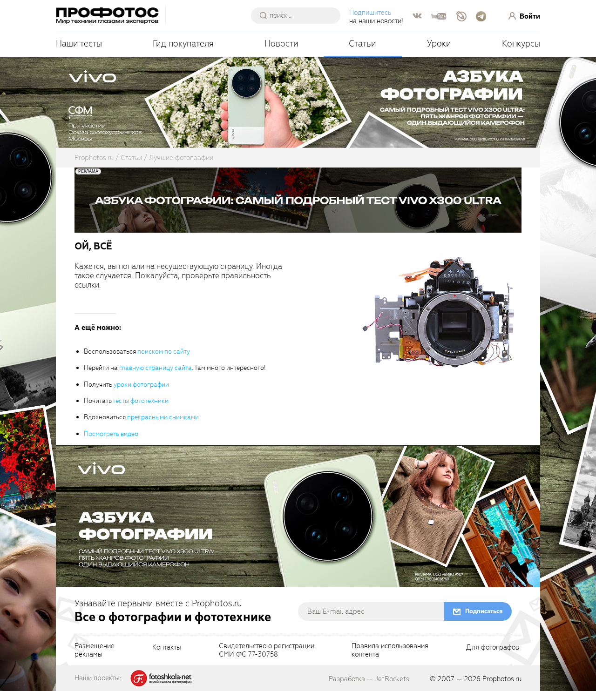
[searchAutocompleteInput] (299, 15)
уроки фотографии (141, 384)
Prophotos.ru (502, 679)
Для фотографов (492, 648)
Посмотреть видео (111, 433)
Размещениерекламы (94, 650)
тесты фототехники (141, 400)
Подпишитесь (370, 12)
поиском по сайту (163, 351)
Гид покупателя (183, 43)
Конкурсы (521, 43)
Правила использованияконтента (390, 650)
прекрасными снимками (163, 417)
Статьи (362, 43)
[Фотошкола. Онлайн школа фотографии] (161, 677)
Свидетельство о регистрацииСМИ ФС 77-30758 (266, 650)
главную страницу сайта (155, 367)
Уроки (439, 43)
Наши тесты (79, 43)
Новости (281, 43)
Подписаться (483, 611)
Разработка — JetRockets (369, 679)
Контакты (166, 648)
